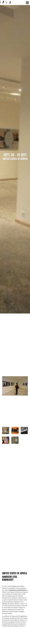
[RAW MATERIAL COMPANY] (5, 2)
